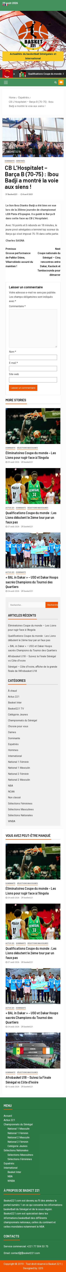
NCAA (11, 791)
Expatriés (20, 161)
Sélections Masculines (27, 448)
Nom (12, 351)
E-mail (13, 362)
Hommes (13, 750)
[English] (3, 4)
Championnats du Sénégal (22, 720)
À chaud (12, 690)
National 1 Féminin (18, 761)
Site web (14, 374)
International (15, 756)
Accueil (8, 1115)
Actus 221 (10, 508)
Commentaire (17, 306)
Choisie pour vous (18, 726)
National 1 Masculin (19, 767)
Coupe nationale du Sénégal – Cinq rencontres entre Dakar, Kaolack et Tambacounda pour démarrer (48, 261)
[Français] (6, 4)
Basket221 (13, 194)
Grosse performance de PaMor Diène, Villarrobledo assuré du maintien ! (19, 257)
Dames (12, 732)
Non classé (14, 797)
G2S (40, 1268)
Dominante (10, 161)
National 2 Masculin (19, 779)
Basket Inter (15, 702)
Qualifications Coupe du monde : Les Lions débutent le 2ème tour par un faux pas (31, 517)
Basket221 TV (16, 708)
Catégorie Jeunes (18, 714)
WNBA (11, 821)
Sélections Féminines (20, 803)
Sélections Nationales (20, 815)
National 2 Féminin (18, 773)
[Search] (56, 82)
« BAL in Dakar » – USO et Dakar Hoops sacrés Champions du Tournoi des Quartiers (32, 582)
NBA (10, 785)
